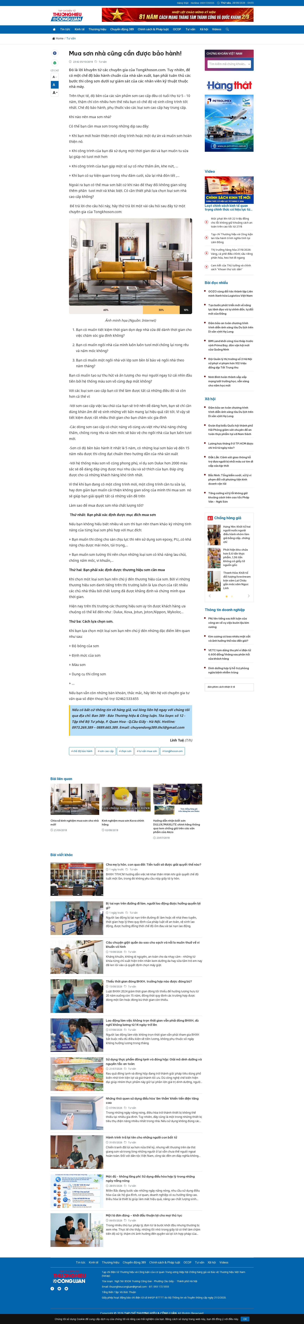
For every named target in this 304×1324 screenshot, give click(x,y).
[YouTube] (59, 1288)
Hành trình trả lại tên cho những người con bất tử (141, 1137)
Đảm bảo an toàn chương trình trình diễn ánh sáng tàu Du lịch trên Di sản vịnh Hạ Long (230, 327)
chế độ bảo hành (82, 751)
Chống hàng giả (227, 518)
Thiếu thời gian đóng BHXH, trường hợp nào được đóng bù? (149, 981)
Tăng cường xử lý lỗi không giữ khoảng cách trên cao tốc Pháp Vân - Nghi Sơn (228, 497)
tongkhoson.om (173, 751)
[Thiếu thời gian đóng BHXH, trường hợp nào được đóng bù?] (76, 996)
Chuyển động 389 (122, 29)
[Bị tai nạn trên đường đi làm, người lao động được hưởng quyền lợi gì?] (76, 918)
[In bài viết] (54, 62)
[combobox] (229, 64)
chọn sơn (126, 751)
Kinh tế (79, 29)
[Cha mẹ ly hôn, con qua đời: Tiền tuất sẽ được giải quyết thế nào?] (76, 879)
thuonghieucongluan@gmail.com (128, 1286)
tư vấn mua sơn (148, 751)
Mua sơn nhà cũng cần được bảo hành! (125, 53)
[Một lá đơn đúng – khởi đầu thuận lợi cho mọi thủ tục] (76, 1230)
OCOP (177, 29)
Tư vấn (190, 29)
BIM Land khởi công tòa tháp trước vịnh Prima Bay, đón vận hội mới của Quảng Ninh (230, 345)
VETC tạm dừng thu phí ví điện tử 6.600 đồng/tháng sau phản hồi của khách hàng (229, 654)
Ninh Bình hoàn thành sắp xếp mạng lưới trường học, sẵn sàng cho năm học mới (228, 381)
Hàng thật (183, 3)
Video (210, 171)
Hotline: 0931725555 (202, 3)
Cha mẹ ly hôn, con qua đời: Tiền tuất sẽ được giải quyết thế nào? (153, 864)
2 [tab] (232, 596)
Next (249, 596)
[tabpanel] (213, 559)
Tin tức (65, 29)
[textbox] (229, 64)
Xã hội (204, 29)
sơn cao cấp (107, 751)
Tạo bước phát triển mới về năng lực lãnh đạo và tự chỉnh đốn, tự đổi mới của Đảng (230, 309)
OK (245, 1318)
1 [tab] (226, 596)
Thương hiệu (97, 29)
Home (59, 38)
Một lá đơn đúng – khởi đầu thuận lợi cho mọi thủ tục (144, 1215)
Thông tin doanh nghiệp (225, 610)
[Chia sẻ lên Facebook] (54, 53)
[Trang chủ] (54, 29)
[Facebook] (52, 1288)
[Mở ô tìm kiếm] (227, 29)
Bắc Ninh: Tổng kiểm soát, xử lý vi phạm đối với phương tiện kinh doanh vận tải (229, 479)
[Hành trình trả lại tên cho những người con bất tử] (76, 1152)
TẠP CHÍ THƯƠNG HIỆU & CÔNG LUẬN (150, 1313)
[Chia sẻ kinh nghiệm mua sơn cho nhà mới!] (74, 799)
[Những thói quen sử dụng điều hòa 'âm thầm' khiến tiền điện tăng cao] (76, 1113)
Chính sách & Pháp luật (153, 29)
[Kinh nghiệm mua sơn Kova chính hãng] (126, 799)
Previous (210, 596)
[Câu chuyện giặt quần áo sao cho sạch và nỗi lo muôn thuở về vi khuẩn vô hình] (76, 957)
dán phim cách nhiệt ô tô (221, 686)
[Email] (66, 1288)
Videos (216, 29)
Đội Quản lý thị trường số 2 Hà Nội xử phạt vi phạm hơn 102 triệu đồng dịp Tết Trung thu (230, 363)
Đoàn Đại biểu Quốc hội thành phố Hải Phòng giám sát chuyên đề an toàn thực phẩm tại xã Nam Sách (230, 430)
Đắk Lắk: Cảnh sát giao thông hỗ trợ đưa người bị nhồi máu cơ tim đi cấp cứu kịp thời (230, 461)
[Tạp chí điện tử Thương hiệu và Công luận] (69, 1277)
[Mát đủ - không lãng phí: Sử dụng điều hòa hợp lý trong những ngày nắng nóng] (76, 1191)
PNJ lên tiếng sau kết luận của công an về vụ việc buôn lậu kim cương (228, 623)
